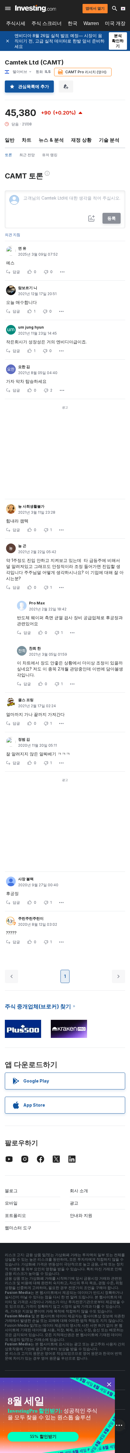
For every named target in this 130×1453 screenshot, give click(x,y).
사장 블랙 (26, 879)
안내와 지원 (81, 1215)
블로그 (11, 1190)
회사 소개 (79, 1190)
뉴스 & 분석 (51, 140)
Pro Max (37, 603)
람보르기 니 (27, 287)
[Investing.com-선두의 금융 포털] (35, 8)
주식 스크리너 (46, 23)
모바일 (11, 1203)
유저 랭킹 (49, 155)
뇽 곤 (22, 546)
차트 (26, 140)
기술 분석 (109, 140)
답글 (16, 271)
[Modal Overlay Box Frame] (57, 1415)
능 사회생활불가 (31, 506)
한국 (72, 23)
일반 (10, 140)
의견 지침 (12, 234)
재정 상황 (81, 140)
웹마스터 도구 (18, 1227)
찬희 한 (35, 648)
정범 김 (24, 739)
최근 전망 (27, 155)
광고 (74, 1203)
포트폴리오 (15, 1215)
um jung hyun (31, 327)
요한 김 (24, 366)
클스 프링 (26, 700)
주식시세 (15, 23)
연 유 (22, 248)
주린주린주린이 (31, 918)
